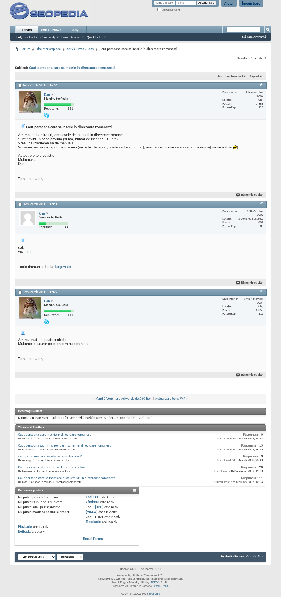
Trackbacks (93, 522)
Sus (260, 556)
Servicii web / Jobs (80, 49)
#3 (261, 291)
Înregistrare (251, 3)
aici (28, 252)
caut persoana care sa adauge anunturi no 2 (50, 456)
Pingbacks (25, 527)
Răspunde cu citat (252, 195)
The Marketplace (48, 49)
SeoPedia (154, 593)
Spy (75, 30)
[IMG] (99, 507)
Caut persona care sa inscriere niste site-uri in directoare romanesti (66, 478)
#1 (261, 85)
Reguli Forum (93, 539)
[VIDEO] (91, 512)
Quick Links (95, 37)
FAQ (19, 37)
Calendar (31, 37)
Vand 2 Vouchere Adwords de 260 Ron (124, 398)
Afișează (254, 76)
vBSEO (154, 582)
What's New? (51, 30)
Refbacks (24, 532)
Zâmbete (92, 502)
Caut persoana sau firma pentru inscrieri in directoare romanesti (64, 445)
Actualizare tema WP (170, 398)
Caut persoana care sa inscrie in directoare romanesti (72, 68)
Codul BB (92, 497)
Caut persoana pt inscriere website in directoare (53, 467)
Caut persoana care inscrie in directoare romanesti (54, 434)
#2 (261, 203)
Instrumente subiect (230, 76)
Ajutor (229, 3)
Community (47, 37)
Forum (27, 30)
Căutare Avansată (254, 36)
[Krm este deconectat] (27, 218)
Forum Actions (71, 37)
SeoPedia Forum (232, 556)
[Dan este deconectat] (30, 102)
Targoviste (62, 267)
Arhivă (251, 556)
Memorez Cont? (171, 9)
